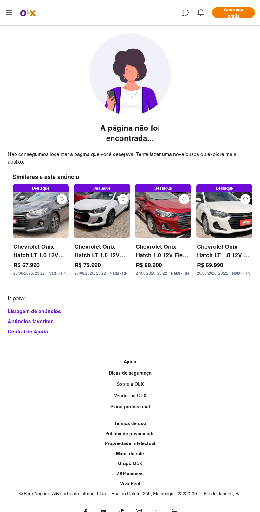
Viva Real (130, 484)
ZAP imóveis (130, 473)
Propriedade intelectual (130, 443)
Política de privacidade (130, 433)
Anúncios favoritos (31, 321)
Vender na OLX (130, 395)
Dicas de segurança (130, 373)
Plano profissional (130, 407)
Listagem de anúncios (34, 311)
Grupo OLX (130, 463)
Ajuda (130, 361)
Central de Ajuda (28, 331)
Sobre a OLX (130, 384)
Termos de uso (130, 423)
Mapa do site (130, 453)
